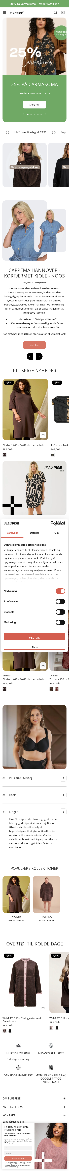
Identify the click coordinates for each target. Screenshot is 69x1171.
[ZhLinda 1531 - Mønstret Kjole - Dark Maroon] (57, 693)
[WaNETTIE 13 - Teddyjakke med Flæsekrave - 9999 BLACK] (10, 1023)
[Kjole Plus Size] (16, 886)
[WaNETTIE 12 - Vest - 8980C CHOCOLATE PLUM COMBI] (51, 1019)
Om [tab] (56, 532)
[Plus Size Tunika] (46, 886)
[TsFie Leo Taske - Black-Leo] (53, 459)
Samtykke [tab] (12, 532)
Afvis (34, 647)
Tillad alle (34, 638)
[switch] (60, 601)
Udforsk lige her (34, 108)
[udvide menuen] (5, 12)
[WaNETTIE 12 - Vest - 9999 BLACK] (57, 1019)
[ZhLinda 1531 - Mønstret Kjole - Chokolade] (51, 693)
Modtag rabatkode (18, 1158)
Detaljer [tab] (34, 532)
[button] (62, 12)
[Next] (45, 118)
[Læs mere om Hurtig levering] (18, 1037)
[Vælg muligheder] (43, 439)
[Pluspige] (16, 12)
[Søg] (55, 12)
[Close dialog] (65, 1125)
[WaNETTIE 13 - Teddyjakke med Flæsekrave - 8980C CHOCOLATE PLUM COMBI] (5, 1023)
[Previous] (23, 118)
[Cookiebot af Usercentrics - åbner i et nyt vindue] (50, 523)
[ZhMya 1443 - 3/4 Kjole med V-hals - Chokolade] (5, 459)
